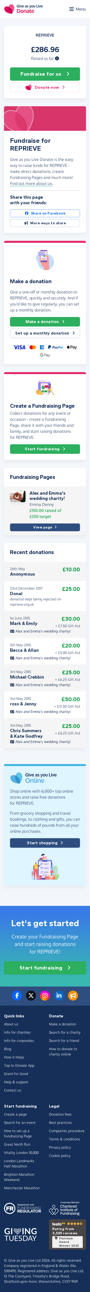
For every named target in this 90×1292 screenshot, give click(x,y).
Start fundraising (42, 449)
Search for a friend (64, 1040)
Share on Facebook (48, 213)
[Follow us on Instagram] (45, 998)
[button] (57, 58)
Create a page (15, 1114)
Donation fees (60, 1114)
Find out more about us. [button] (31, 183)
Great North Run (17, 1144)
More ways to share (48, 223)
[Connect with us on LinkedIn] (59, 998)
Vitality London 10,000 (21, 1152)
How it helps (14, 1057)
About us (11, 1024)
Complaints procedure (66, 1131)
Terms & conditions (64, 1139)
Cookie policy (59, 1155)
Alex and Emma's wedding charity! (48, 495)
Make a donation (42, 321)
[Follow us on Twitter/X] (31, 998)
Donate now (47, 87)
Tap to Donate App (19, 1065)
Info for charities (17, 1032)
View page (42, 527)
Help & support (16, 1082)
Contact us (12, 1090)
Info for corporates (19, 1040)
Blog (7, 1049)
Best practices (60, 1122)
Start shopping (42, 842)
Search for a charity (64, 1032)
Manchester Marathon (22, 1188)
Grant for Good (16, 1073)
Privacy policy (60, 1147)
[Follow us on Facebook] (17, 998)
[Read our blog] (73, 998)
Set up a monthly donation (42, 333)
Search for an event (20, 1122)
